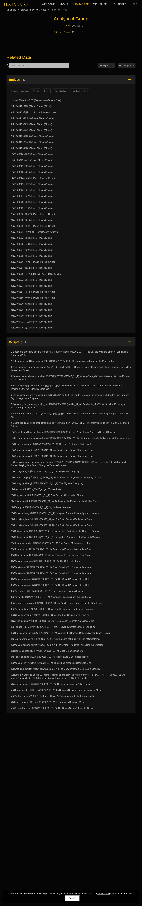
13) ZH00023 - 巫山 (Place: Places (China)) (32, 172)
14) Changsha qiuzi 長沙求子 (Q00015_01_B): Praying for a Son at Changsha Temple (53, 456)
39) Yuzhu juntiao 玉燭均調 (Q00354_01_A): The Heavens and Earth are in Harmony (52, 609)
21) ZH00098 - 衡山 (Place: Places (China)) (32, 220)
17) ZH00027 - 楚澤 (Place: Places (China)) (32, 196)
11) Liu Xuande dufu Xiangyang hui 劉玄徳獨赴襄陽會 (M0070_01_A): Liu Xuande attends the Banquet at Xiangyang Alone (71, 438)
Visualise (100, 4)
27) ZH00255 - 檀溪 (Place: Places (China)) (32, 256)
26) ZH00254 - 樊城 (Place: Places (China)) (32, 250)
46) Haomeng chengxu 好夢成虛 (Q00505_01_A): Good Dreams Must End (47, 651)
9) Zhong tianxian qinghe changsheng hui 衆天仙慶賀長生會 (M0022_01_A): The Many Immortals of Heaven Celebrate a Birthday (70, 424)
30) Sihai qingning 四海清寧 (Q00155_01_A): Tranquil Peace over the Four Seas (50, 555)
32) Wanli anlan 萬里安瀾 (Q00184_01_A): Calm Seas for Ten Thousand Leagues (51, 567)
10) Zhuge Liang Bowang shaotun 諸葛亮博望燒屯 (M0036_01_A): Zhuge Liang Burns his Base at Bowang (63, 432)
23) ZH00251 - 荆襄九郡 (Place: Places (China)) (34, 232)
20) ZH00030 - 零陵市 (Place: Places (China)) (33, 214)
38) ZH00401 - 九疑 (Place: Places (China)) (32, 322)
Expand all (107, 65)
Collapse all (127, 65)
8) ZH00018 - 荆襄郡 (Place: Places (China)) (32, 142)
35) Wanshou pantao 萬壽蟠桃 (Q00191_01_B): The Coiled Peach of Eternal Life (50, 585)
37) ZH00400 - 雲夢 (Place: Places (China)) (32, 316)
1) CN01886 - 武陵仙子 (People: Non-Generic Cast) (36, 100)
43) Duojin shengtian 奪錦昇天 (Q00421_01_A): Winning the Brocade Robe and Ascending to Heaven (61, 633)
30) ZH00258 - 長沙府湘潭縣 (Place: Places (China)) (36, 274)
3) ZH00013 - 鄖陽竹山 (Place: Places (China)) (33, 112)
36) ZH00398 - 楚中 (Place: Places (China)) (32, 310)
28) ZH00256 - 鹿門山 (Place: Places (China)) (33, 262)
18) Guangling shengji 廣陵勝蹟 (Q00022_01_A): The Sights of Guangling (47, 483)
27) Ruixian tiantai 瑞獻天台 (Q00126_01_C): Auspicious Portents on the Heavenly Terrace (55, 537)
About (64, 4)
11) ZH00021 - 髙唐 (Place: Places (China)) (32, 160)
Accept (72, 898)
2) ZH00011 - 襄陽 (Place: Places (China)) (31, 106)
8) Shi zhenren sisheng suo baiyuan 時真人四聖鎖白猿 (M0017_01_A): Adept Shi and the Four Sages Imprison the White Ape (70, 415)
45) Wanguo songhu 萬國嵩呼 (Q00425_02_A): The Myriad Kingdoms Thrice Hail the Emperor (57, 645)
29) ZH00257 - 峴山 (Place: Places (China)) (32, 268)
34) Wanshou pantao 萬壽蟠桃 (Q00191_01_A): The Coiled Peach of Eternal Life (50, 579)
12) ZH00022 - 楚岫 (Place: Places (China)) (32, 166)
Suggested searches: (20, 91)
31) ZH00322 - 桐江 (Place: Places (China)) (32, 280)
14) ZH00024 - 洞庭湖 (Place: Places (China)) (33, 178)
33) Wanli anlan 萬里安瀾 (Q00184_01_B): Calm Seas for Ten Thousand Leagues (51, 573)
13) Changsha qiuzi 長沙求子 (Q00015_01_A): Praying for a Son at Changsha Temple (53, 450)
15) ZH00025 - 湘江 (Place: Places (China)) (32, 184)
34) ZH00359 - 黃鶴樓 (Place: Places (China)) (33, 298)
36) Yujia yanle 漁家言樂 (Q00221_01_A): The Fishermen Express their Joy (48, 591)
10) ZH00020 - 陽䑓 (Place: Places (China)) (32, 154)
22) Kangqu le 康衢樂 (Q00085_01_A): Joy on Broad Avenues (41, 507)
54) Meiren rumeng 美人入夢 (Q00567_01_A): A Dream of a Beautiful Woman (48, 702)
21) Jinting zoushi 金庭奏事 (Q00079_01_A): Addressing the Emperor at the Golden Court (54, 501)
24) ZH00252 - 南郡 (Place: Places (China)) (32, 238)
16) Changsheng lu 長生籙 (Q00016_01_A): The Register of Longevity (45, 471)
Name (67, 25)
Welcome (48, 4)
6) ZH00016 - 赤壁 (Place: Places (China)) (31, 130)
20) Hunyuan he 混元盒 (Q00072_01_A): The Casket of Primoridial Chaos (47, 495)
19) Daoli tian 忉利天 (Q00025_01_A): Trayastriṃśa (36, 489)
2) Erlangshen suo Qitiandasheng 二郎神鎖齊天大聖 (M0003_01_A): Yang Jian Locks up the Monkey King (63, 361)
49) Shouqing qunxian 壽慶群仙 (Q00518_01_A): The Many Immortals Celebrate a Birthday (55, 669)
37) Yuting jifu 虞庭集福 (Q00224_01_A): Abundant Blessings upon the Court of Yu (51, 597)
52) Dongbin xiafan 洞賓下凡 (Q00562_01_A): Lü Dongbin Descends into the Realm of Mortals (57, 690)
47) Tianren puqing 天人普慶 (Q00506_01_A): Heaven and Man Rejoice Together (50, 657)
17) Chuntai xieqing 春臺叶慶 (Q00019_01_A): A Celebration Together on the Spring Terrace (56, 477)
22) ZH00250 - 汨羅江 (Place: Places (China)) (33, 226)
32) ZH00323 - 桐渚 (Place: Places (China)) (32, 286)
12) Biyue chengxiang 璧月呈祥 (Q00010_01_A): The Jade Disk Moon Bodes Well (51, 444)
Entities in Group (62, 32)
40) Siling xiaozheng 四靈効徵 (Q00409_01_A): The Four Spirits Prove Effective (50, 615)
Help (134, 4)
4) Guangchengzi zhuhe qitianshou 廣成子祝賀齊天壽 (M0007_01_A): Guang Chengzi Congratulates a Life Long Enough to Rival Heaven (70, 378)
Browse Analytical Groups (33, 10)
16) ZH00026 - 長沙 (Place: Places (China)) (32, 190)
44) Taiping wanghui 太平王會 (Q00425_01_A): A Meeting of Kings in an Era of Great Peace (56, 639)
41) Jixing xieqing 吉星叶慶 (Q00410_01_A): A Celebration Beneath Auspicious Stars (52, 621)
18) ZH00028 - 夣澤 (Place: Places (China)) (32, 202)
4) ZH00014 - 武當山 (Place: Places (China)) (32, 118)
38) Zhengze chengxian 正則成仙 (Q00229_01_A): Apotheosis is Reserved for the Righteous (56, 603)
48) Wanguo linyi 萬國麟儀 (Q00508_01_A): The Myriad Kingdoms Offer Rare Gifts (51, 663)
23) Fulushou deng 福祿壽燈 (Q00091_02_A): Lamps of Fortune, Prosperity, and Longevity (55, 513)
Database (82, 4)
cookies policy (104, 893)
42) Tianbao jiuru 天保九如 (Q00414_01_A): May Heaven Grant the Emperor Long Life (53, 627)
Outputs (120, 4)
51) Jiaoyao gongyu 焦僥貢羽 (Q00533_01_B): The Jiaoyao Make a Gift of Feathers (51, 684)
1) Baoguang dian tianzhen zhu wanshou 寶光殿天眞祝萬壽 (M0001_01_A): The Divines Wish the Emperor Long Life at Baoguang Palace (69, 353)
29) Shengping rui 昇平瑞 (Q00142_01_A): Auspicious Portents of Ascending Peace (52, 549)
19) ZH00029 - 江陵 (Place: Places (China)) (32, 208)
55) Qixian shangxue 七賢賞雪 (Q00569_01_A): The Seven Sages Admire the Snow (52, 708)
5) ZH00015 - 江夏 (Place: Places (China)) (31, 124)
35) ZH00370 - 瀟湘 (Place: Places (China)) (32, 304)
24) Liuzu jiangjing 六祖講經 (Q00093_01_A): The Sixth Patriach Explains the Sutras (52, 519)
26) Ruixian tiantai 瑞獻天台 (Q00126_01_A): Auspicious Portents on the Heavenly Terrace (55, 531)
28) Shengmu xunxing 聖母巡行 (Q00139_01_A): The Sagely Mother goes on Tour (51, 543)
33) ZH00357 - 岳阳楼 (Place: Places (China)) (33, 292)
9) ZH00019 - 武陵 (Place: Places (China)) (31, 148)
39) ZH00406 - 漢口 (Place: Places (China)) (32, 328)
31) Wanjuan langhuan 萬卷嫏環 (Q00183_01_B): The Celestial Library (45, 561)
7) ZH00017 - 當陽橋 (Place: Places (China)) (32, 136)
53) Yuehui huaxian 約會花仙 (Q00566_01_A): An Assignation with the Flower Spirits (52, 696)
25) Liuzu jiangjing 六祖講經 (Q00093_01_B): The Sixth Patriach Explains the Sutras (52, 525)
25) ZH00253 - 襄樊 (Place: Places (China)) (32, 244)
